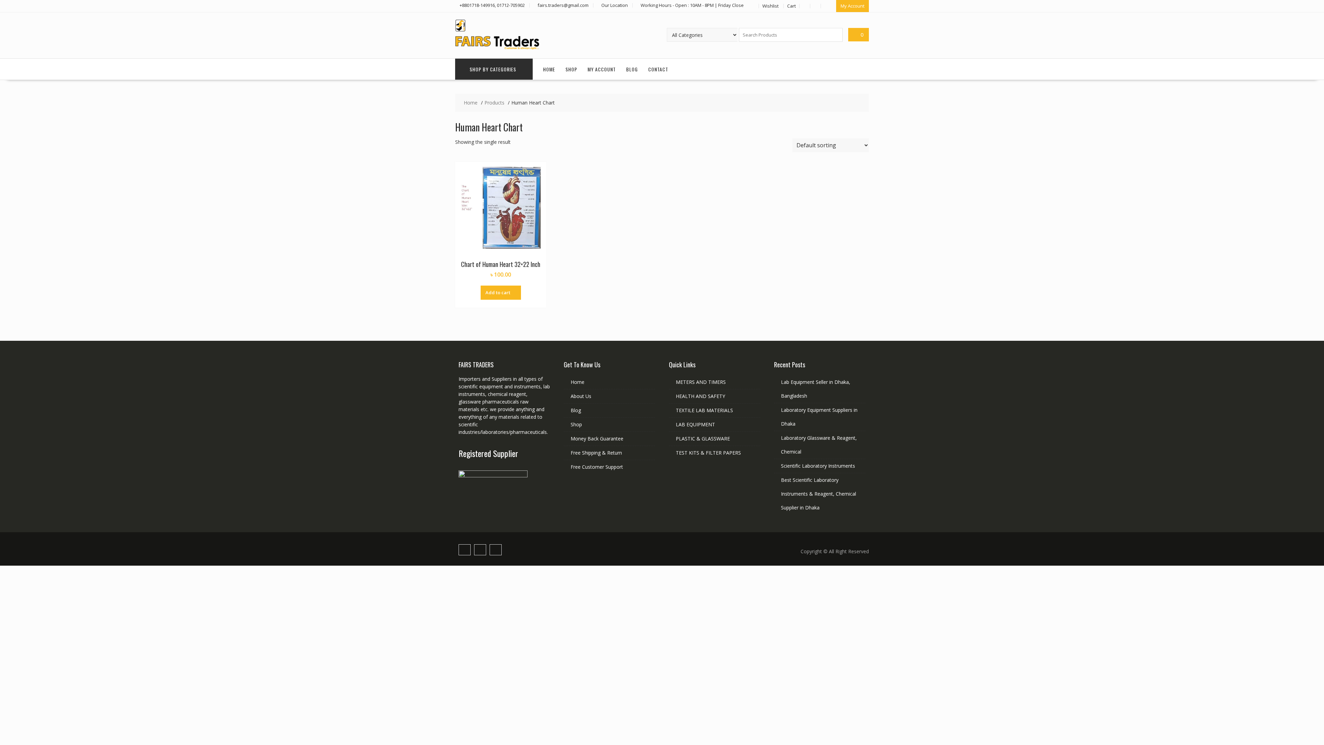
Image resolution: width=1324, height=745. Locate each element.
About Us (581, 396)
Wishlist (770, 6)
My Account (852, 6)
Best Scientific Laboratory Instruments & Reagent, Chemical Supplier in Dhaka (818, 494)
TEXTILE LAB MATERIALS (704, 410)
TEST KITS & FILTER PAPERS (708, 452)
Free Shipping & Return (596, 452)
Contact (658, 69)
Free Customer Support (597, 467)
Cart (791, 6)
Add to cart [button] (497, 292)
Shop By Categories (493, 69)
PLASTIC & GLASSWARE (703, 438)
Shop (571, 69)
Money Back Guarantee (597, 438)
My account (602, 69)
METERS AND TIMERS (701, 382)
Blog (632, 69)
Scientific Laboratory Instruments (818, 466)
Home (549, 69)
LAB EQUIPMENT (695, 424)
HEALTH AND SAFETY (700, 396)
